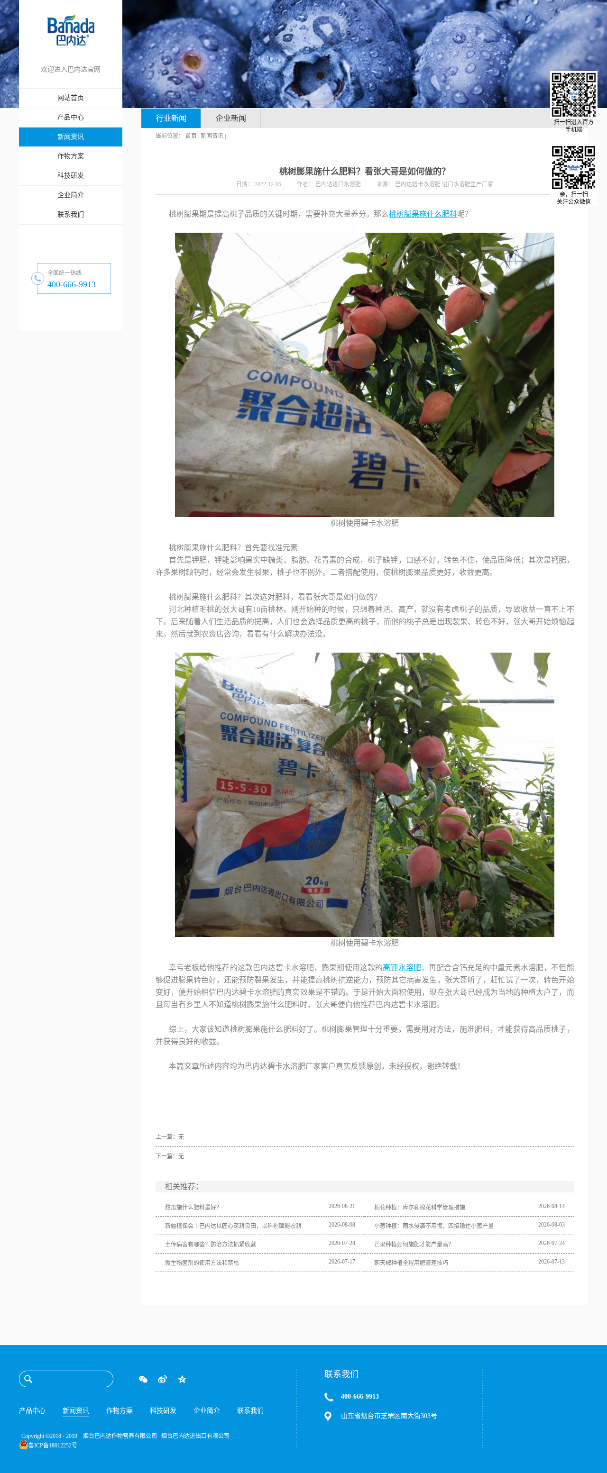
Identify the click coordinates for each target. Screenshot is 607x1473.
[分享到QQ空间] (182, 1379)
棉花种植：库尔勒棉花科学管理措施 (419, 1207)
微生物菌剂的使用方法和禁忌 (202, 1263)
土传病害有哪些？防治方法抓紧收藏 (210, 1244)
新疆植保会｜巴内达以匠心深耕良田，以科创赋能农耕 (233, 1226)
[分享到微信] (143, 1379)
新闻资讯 (212, 136)
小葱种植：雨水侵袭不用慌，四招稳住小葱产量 (434, 1226)
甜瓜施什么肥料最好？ (193, 1207)
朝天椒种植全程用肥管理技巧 (411, 1263)
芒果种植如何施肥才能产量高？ (414, 1244)
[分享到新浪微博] (162, 1379)
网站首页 (70, 97)
